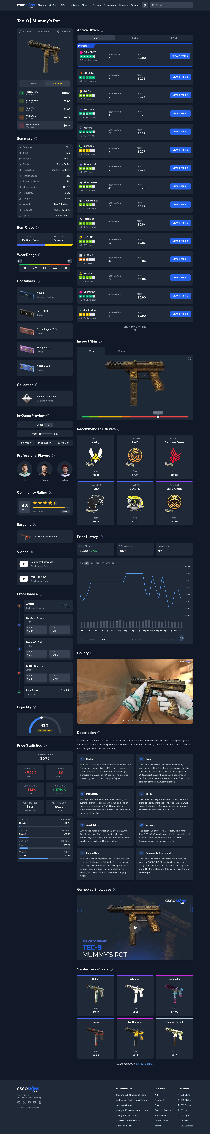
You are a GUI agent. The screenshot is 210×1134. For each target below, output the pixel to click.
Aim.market (89, 164)
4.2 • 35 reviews (86, 281)
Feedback (159, 1100)
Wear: (34, 433)
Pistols (41, 5)
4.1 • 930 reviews (87, 172)
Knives (74, 5)
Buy (96, 38)
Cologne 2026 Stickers (127, 1115)
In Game (27, 31)
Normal (32, 83)
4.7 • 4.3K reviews (87, 117)
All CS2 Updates (185, 1125)
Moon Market (90, 200)
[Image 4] (137, 720)
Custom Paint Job (61, 170)
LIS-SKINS (88, 73)
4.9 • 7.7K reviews (87, 81)
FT (44, 268)
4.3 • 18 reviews (86, 136)
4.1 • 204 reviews (87, 190)
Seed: (40, 424)
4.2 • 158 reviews (87, 245)
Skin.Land (88, 109)
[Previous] (20, 425)
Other (133, 5)
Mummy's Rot (63, 164)
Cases (96, 5)
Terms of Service (163, 1110)
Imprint (158, 1125)
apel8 (67, 198)
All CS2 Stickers (185, 1100)
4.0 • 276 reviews (87, 227)
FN (24, 268)
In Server (45, 31)
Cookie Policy (161, 1120)
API (156, 1095)
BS (65, 268)
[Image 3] (133, 720)
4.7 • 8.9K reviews (88, 60)
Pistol (67, 152)
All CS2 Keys (184, 1110)
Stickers (122, 5)
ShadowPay (89, 310)
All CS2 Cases (184, 1105)
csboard (87, 127)
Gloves (85, 5)
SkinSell (87, 91)
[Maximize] (189, 358)
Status (157, 1105)
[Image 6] (146, 720)
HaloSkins (88, 218)
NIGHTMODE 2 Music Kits (128, 1120)
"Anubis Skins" (62, 215)
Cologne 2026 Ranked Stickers (131, 1095)
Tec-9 (67, 158)
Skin (68, 147)
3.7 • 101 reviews (87, 154)
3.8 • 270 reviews (87, 208)
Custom (62, 443)
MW (34, 268)
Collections (108, 5)
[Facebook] (30, 1102)
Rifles (63, 5)
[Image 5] (142, 720)
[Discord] (20, 1102)
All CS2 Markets (185, 1120)
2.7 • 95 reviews (87, 263)
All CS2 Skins (184, 1095)
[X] (25, 1102)
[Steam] (41, 1102)
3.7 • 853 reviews (87, 318)
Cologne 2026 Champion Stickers (132, 1110)
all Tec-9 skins (144, 1063)
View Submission (61, 204)
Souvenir (57, 83)
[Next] (70, 425)
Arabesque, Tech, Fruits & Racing (132, 1100)
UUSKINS (88, 237)
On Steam (65, 31)
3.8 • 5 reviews (86, 99)
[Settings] (145, 5)
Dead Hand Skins (124, 1125)
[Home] (27, 5)
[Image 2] (128, 720)
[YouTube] (36, 1102)
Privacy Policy (161, 1115)
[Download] (82, 719)
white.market (90, 182)
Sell (135, 38)
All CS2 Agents (185, 1115)
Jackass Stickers (124, 1105)
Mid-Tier (53, 5)
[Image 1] (123, 720)
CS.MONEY (90, 52)
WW (55, 268)
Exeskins (88, 273)
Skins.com (88, 145)
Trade (174, 38)
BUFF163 (88, 255)
